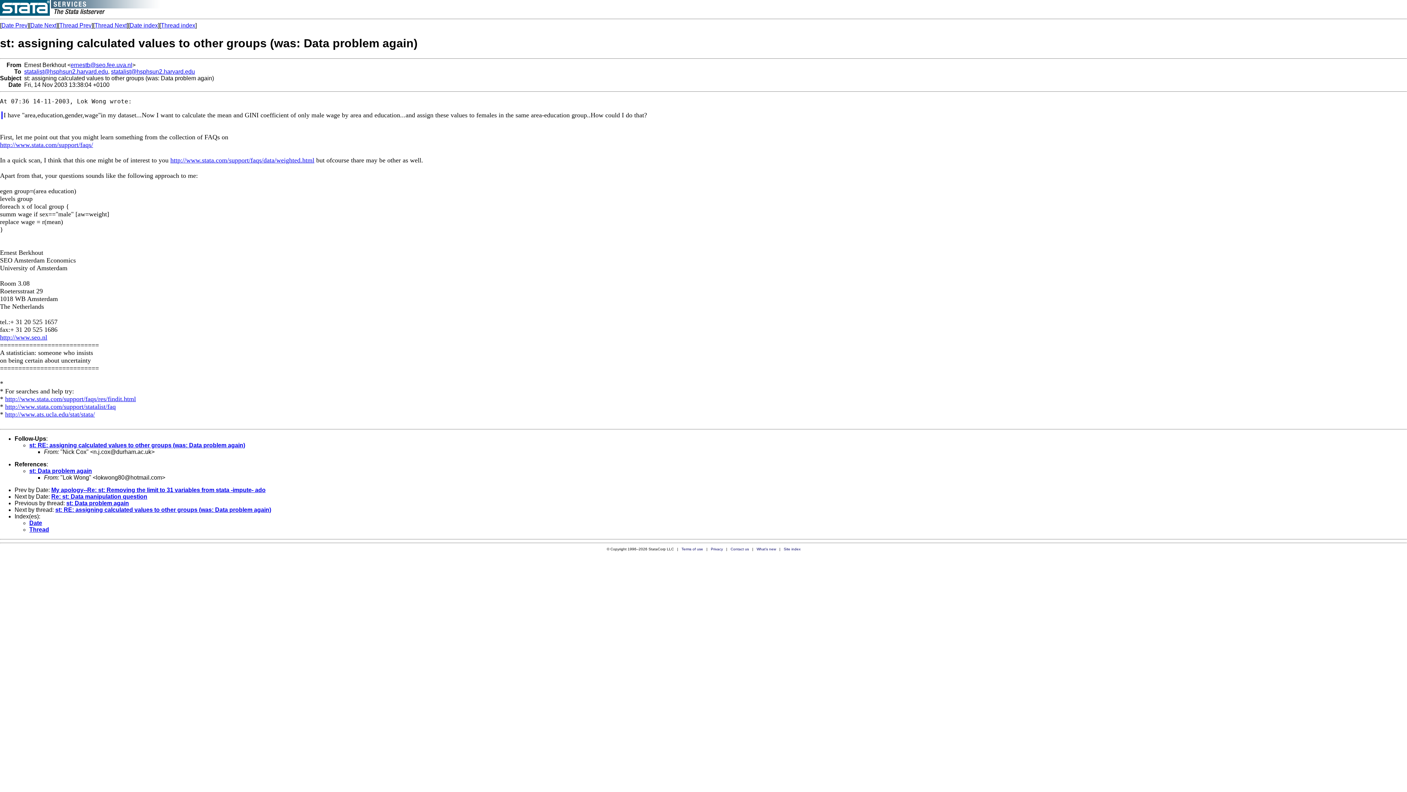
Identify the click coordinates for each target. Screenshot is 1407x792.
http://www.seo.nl (23, 337)
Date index (144, 25)
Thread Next (111, 25)
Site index (792, 549)
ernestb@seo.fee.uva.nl (101, 65)
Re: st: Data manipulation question (99, 497)
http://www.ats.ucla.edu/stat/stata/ (50, 414)
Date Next (43, 25)
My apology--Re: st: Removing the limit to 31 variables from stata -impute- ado (158, 490)
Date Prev (14, 25)
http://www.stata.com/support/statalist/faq (60, 406)
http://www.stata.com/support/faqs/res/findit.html (70, 399)
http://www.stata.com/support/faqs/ (46, 144)
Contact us (740, 549)
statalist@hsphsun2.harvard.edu (66, 72)
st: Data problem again (60, 471)
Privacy (717, 549)
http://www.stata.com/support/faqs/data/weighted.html (242, 160)
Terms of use (692, 549)
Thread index (178, 25)
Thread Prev (75, 25)
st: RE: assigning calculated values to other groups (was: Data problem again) (137, 445)
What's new (766, 549)
